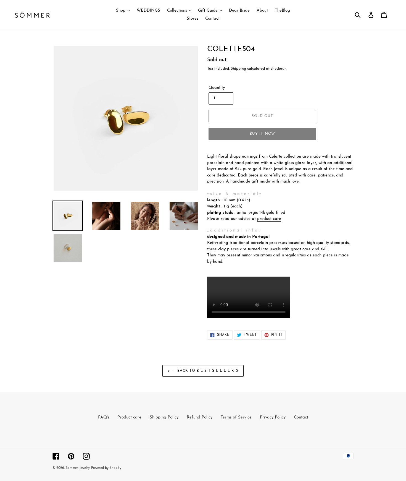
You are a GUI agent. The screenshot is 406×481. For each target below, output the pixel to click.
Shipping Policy (164, 417)
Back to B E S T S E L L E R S (207, 371)
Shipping (238, 69)
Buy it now (262, 134)
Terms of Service (236, 417)
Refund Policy (199, 417)
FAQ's (103, 417)
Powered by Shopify (106, 468)
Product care (129, 417)
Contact (301, 417)
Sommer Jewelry (78, 468)
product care (269, 219)
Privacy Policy (273, 417)
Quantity (217, 88)
